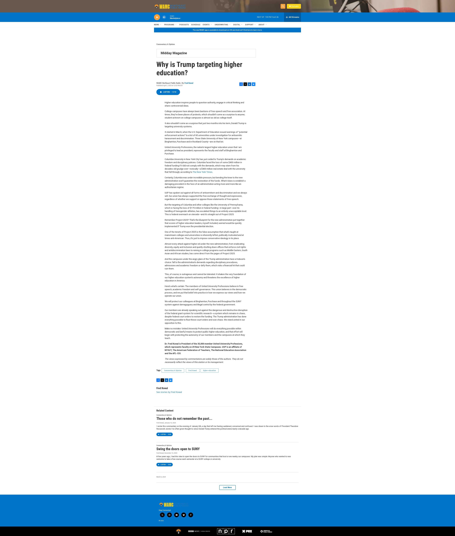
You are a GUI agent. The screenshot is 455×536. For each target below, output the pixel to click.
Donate (295, 6)
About (261, 25)
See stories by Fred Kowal (169, 392)
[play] (157, 17)
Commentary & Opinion (165, 44)
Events (206, 25)
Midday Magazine (174, 53)
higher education (209, 370)
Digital (236, 25)
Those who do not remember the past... (184, 418)
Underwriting (221, 25)
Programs (169, 25)
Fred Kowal (188, 83)
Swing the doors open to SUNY (178, 449)
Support (249, 25)
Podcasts (184, 25)
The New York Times (202, 172)
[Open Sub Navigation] (161, 25)
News (156, 25)
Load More (227, 487)
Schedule (195, 25)
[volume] (164, 17)
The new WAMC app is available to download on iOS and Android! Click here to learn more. (227, 30)
